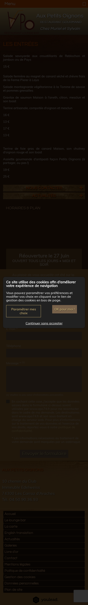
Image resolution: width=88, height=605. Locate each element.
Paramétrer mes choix (23, 311)
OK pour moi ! (64, 309)
